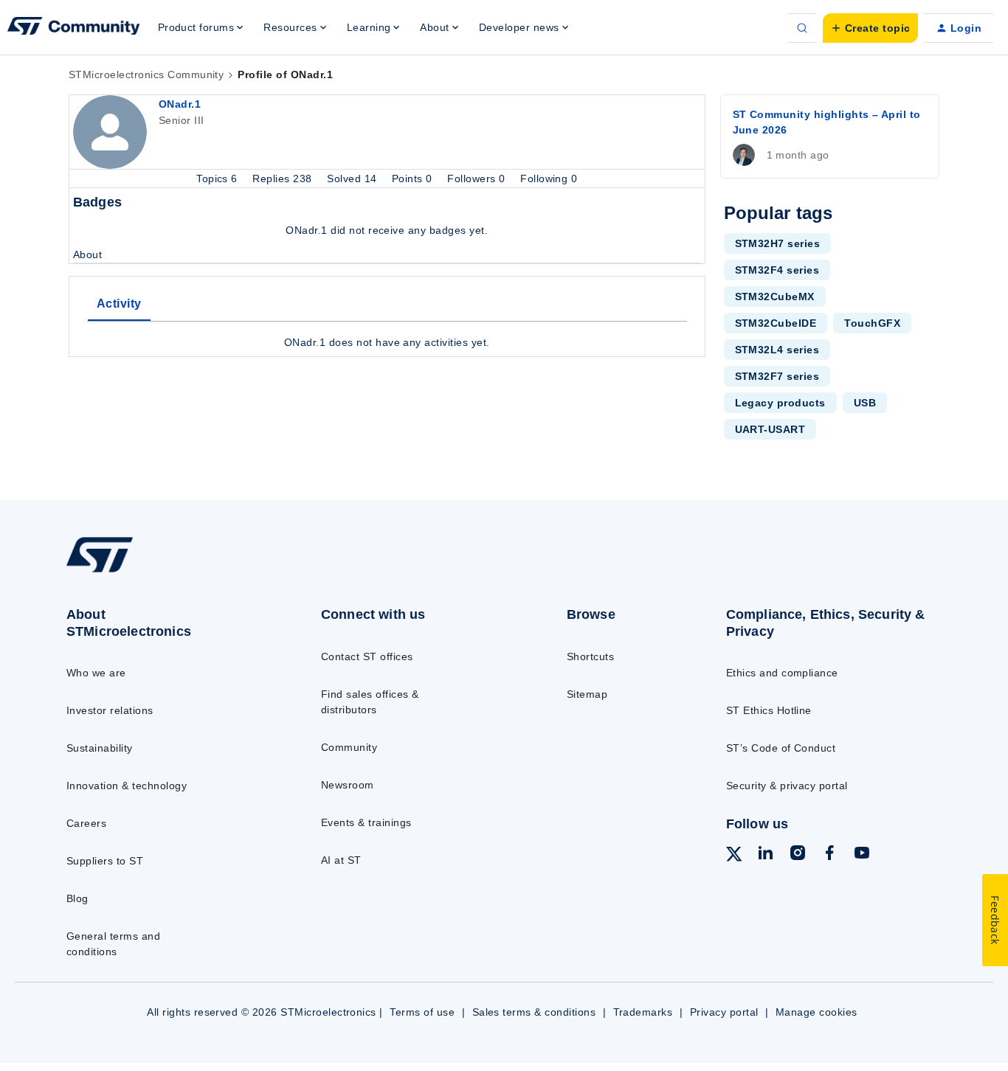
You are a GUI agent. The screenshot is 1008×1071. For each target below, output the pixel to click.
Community (349, 747)
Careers (86, 823)
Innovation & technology (126, 785)
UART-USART (770, 429)
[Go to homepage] (164, 571)
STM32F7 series (777, 376)
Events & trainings (366, 822)
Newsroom (347, 785)
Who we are (96, 673)
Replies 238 (283, 178)
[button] (870, 28)
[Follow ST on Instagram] (798, 855)
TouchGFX (872, 323)
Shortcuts (590, 656)
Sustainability (99, 748)
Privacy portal (724, 1012)
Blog (77, 898)
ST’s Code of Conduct (781, 748)
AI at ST (341, 860)
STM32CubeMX (775, 296)
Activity (119, 303)
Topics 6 (218, 178)
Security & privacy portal (787, 785)
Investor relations (109, 710)
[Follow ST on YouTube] (862, 855)
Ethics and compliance (782, 673)
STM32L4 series (777, 350)
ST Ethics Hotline (769, 710)
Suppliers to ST (104, 861)
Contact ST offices (367, 656)
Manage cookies (816, 1012)
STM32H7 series (778, 243)
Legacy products (780, 403)
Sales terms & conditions (534, 1012)
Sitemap (587, 694)
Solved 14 (353, 178)
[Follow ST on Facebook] (829, 855)
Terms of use (422, 1012)
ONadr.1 (180, 104)
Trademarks (643, 1012)
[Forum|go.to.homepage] (73, 28)
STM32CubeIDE (776, 323)
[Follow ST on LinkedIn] (765, 855)
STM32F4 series (777, 270)
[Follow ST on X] (734, 856)
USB (865, 403)
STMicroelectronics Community (146, 74)
